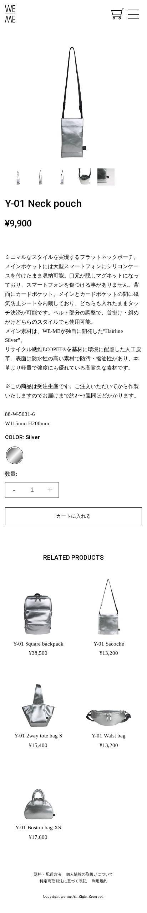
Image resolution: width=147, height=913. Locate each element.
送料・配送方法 (47, 874)
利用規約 (99, 881)
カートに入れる (73, 516)
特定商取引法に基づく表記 (63, 881)
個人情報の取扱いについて (89, 874)
